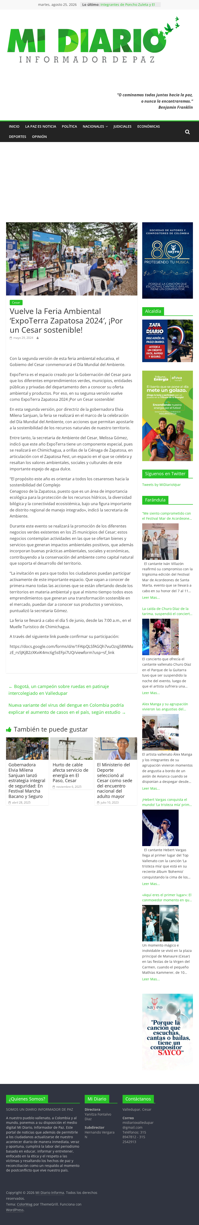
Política (69, 126)
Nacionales (93, 126)
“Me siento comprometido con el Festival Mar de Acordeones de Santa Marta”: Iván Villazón (166, 516)
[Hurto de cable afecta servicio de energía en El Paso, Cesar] (71, 740)
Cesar (16, 302)
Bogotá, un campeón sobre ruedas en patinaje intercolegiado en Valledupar (58, 689)
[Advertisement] (99, 178)
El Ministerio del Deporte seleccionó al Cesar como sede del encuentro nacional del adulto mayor (114, 780)
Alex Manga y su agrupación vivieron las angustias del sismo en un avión (165, 707)
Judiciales (123, 126)
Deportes (17, 136)
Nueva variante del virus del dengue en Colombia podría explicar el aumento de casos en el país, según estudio (67, 708)
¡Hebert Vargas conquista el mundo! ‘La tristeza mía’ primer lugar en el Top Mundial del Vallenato (167, 802)
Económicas (148, 126)
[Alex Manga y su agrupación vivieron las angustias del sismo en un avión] (160, 732)
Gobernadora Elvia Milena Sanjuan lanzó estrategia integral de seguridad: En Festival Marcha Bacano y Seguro (26, 780)
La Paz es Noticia (40, 126)
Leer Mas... (151, 597)
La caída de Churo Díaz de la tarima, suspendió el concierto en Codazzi (167, 611)
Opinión (39, 136)
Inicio (14, 126)
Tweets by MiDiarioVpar (161, 484)
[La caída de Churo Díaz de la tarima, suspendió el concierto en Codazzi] (160, 637)
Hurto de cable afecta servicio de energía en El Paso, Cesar (70, 772)
